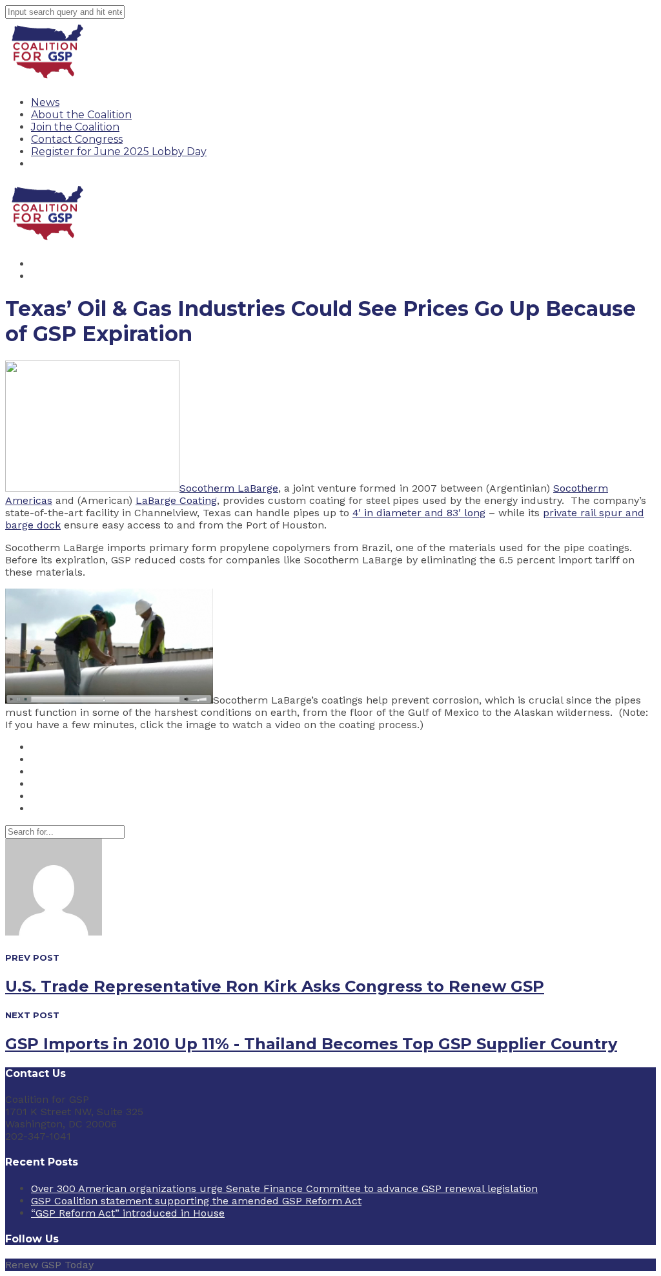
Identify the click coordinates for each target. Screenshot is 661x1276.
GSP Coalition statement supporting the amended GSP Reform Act (196, 1201)
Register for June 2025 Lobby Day (119, 151)
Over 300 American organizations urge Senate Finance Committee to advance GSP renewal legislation (284, 1188)
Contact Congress (77, 139)
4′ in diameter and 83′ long (418, 513)
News (45, 102)
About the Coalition (81, 115)
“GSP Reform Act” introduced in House (128, 1213)
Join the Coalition (75, 127)
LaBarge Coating (176, 500)
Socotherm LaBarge (228, 488)
